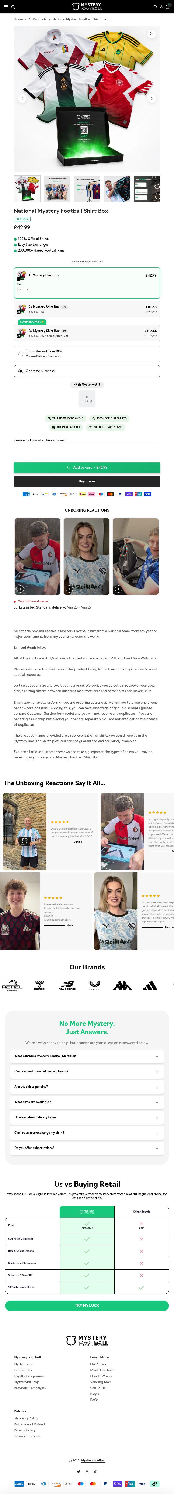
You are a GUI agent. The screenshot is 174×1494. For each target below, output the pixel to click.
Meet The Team (102, 1370)
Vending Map (100, 1382)
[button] (6, 6)
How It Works (101, 1376)
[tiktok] (95, 1471)
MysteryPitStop (26, 1382)
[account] (162, 7)
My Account (23, 1364)
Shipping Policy (26, 1418)
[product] (151, 34)
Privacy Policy (25, 1430)
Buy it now (87, 481)
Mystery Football (93, 1460)
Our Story (98, 1364)
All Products (37, 19)
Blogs (94, 1394)
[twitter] (78, 1471)
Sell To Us (98, 1388)
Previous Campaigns (30, 1388)
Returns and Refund (29, 1424)
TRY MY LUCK (87, 1306)
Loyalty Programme (29, 1376)
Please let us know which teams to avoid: (40, 440)
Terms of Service (27, 1436)
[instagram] (87, 1471)
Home (18, 19)
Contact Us (23, 1370)
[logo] (87, 6)
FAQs (94, 1400)
